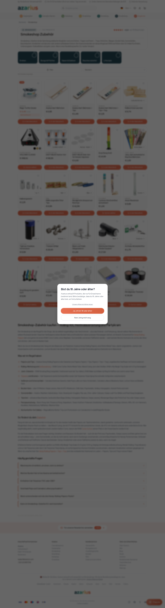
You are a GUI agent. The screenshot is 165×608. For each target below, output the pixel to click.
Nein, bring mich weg (82, 318)
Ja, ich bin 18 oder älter (82, 311)
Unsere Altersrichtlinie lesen (82, 304)
